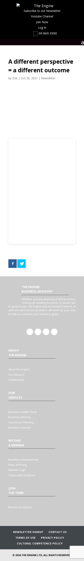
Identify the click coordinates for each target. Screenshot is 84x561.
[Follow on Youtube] (54, 332)
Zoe (15, 78)
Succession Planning (21, 422)
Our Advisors (16, 374)
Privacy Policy (52, 537)
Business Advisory (19, 417)
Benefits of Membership (23, 459)
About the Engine (18, 369)
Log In (42, 27)
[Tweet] (21, 263)
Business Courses (19, 427)
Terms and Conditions (21, 475)
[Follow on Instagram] (46, 332)
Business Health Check (22, 412)
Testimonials (16, 380)
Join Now (42, 22)
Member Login (17, 470)
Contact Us (58, 532)
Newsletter (48, 78)
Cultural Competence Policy (40, 543)
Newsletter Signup (28, 532)
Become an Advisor (20, 507)
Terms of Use (25, 537)
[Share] (12, 263)
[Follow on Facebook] (30, 332)
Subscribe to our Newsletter (42, 11)
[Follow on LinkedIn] (38, 332)
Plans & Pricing (17, 465)
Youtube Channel (42, 16)
